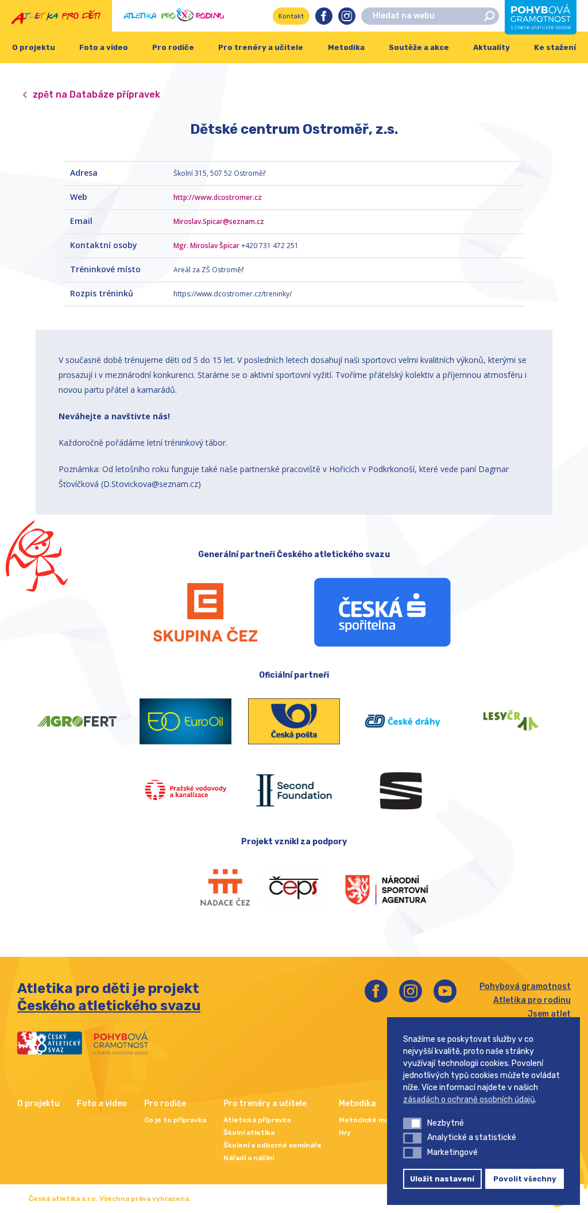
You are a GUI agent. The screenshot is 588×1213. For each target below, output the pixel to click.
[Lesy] (510, 721)
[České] (402, 721)
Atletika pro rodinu (532, 1000)
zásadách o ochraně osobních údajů (469, 1099)
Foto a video (103, 47)
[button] (412, 1123)
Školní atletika (248, 1132)
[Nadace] (213, 888)
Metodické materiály (375, 1120)
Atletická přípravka (257, 1120)
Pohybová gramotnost (525, 986)
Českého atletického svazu (108, 1006)
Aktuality (491, 47)
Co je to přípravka (175, 1120)
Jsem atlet (549, 1014)
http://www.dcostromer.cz (217, 197)
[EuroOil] (185, 721)
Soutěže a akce (419, 47)
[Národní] (376, 888)
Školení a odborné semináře (272, 1145)
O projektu (33, 47)
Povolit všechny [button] (524, 1179)
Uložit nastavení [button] (442, 1179)
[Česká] (382, 612)
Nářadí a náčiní (248, 1157)
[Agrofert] (77, 721)
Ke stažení (555, 47)
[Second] (294, 790)
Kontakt (291, 16)
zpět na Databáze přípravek (96, 94)
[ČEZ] (205, 612)
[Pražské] (185, 790)
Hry (345, 1132)
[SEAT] (402, 790)
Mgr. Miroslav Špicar (206, 245)
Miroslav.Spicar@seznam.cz (218, 221)
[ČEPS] (294, 888)
